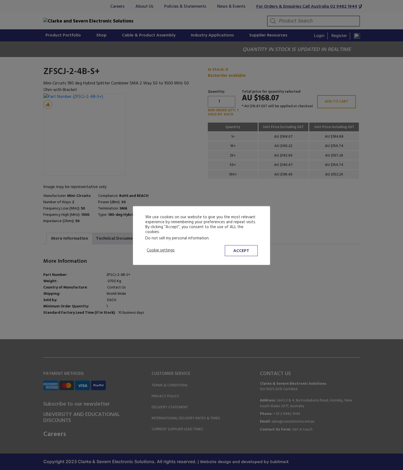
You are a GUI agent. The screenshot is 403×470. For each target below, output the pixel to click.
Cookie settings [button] (161, 250)
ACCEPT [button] (241, 250)
